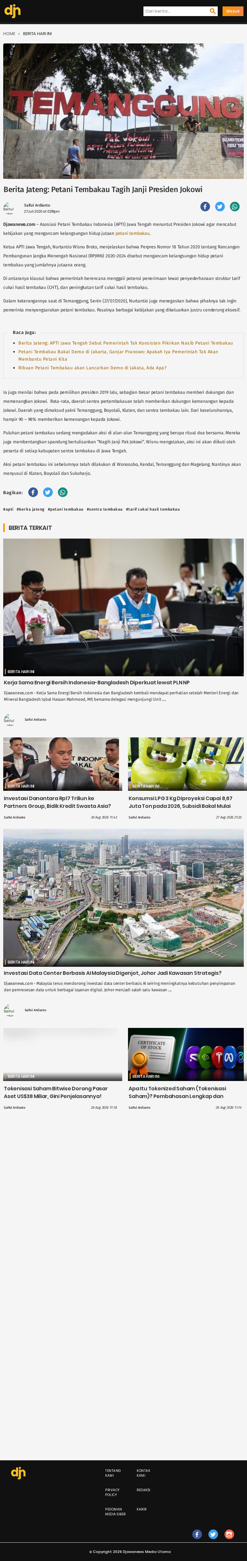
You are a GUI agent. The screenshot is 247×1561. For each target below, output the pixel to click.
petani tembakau (132, 233)
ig (229, 1541)
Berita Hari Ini (37, 34)
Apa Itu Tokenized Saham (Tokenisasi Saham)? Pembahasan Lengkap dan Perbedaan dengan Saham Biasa (177, 1096)
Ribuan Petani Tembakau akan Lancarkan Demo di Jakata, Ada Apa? (92, 368)
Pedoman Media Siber (115, 1512)
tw (213, 1541)
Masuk (233, 11)
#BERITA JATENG (31, 509)
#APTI (8, 509)
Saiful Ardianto (37, 205)
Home (9, 34)
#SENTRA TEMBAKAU (105, 509)
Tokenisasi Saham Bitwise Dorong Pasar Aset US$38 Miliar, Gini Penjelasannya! (56, 1092)
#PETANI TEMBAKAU (66, 509)
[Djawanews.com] (12, 11)
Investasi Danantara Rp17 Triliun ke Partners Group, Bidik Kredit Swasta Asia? (57, 802)
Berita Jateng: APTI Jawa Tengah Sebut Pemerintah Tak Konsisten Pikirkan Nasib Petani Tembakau (125, 343)
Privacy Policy (112, 1492)
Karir (142, 1509)
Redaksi (144, 1490)
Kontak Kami (143, 1473)
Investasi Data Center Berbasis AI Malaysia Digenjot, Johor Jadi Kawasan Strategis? (113, 973)
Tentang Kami (113, 1473)
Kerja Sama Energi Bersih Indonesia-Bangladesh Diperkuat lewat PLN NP (97, 682)
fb (197, 1541)
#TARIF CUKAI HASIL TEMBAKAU (153, 509)
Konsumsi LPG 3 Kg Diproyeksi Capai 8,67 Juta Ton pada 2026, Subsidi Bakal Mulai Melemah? (180, 806)
